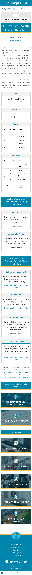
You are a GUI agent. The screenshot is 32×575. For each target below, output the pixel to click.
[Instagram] (16, 561)
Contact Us (16, 550)
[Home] (5, 573)
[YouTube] (25, 561)
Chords (23, 8)
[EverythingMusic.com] (16, 3)
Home (3, 8)
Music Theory (15, 8)
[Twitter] (11, 561)
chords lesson (23, 378)
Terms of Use (17, 544)
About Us (16, 547)
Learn (8, 8)
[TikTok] (20, 561)
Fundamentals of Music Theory (12, 372)
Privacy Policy (17, 553)
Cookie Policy (17, 556)
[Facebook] (6, 561)
